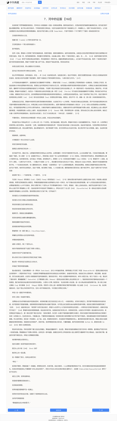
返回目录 (58, 410)
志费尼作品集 (104, 13)
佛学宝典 (11, 8)
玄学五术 (54, 8)
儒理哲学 (19, 8)
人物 (88, 2)
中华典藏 (14, 2)
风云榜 (100, 2)
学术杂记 (63, 8)
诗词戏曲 (37, 8)
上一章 (16, 410)
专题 (83, 2)
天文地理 (71, 8)
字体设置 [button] (107, 2)
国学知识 (98, 8)
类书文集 (80, 8)
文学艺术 (45, 8)
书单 (94, 2)
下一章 (101, 410)
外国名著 (89, 8)
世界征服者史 (12, 13)
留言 (78, 2)
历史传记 (28, 8)
